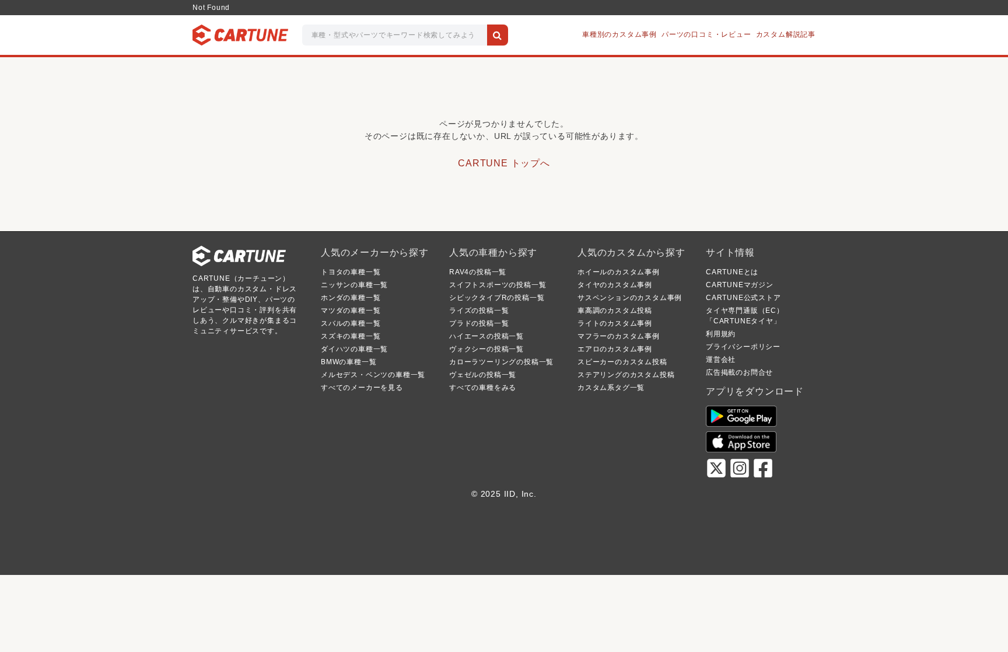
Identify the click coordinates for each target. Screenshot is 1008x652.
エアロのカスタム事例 (615, 349)
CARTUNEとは (732, 272)
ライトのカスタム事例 (615, 323)
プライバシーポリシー (743, 347)
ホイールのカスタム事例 (619, 272)
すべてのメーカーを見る (362, 387)
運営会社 (721, 359)
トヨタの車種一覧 (350, 272)
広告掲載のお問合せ (739, 372)
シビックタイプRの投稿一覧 (496, 298)
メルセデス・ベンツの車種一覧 (373, 375)
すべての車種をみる (482, 387)
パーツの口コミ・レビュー (706, 34)
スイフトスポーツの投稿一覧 (497, 285)
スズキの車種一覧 (350, 336)
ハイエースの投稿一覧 (486, 336)
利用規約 (721, 334)
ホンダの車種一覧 (350, 298)
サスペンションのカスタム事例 (630, 298)
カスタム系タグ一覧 (611, 387)
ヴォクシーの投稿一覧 (486, 349)
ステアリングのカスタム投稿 (626, 375)
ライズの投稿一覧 (479, 310)
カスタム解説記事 (786, 34)
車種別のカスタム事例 (619, 34)
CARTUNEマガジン (740, 285)
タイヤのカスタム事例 (615, 285)
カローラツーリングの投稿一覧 (501, 362)
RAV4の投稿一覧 (477, 272)
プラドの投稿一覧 (479, 323)
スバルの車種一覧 (350, 323)
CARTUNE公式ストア (743, 298)
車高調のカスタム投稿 (615, 310)
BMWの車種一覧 (348, 362)
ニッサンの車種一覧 (354, 285)
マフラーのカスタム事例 (619, 336)
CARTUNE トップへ (504, 163)
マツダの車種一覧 (350, 310)
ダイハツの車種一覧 (354, 349)
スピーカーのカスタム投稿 (622, 362)
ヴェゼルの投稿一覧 (482, 375)
